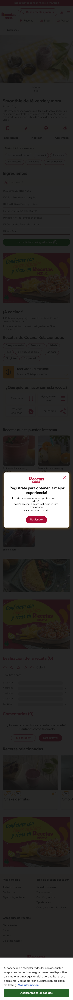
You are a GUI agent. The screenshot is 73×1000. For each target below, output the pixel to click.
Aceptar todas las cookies (36, 993)
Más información (28, 985)
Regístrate (36, 519)
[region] (36, 979)
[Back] (64, 477)
